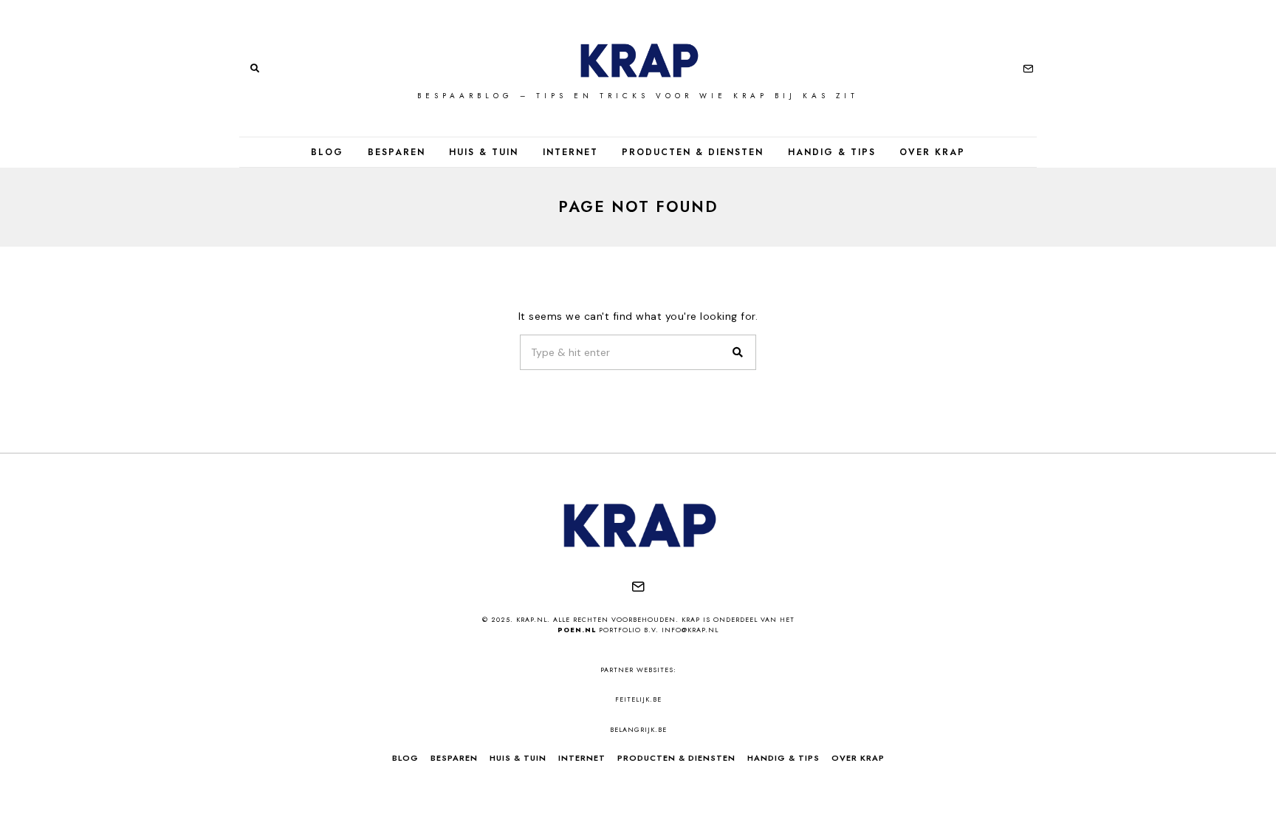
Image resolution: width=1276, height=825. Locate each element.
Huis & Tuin (483, 152)
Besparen (396, 152)
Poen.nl (577, 629)
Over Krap (932, 152)
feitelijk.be (638, 699)
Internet (570, 152)
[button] (738, 352)
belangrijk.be (638, 729)
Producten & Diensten (693, 152)
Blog (327, 152)
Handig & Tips (832, 152)
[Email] (1028, 69)
